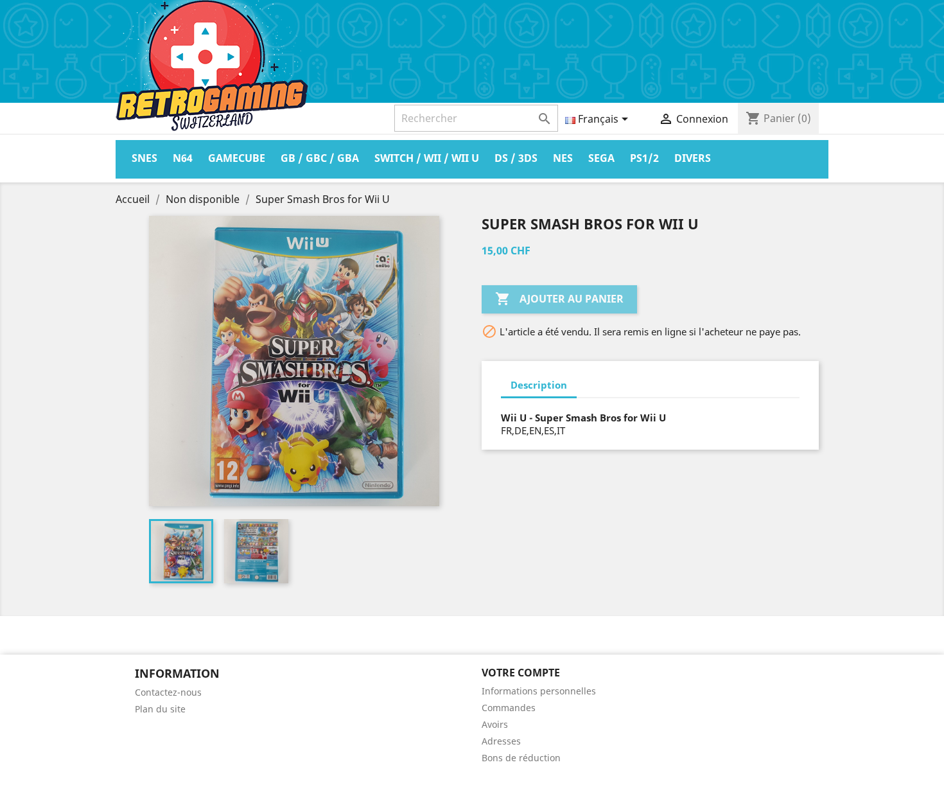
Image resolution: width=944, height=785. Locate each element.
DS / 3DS (516, 158)
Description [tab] (539, 384)
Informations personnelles (539, 691)
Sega (601, 158)
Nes (563, 158)
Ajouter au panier (559, 298)
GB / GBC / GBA (320, 158)
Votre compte (521, 673)
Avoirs (495, 724)
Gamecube (236, 158)
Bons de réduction (521, 758)
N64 (183, 158)
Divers (692, 158)
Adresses (501, 741)
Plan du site (160, 709)
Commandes (509, 707)
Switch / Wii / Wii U (426, 158)
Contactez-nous (168, 692)
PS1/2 (644, 158)
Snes (144, 158)
